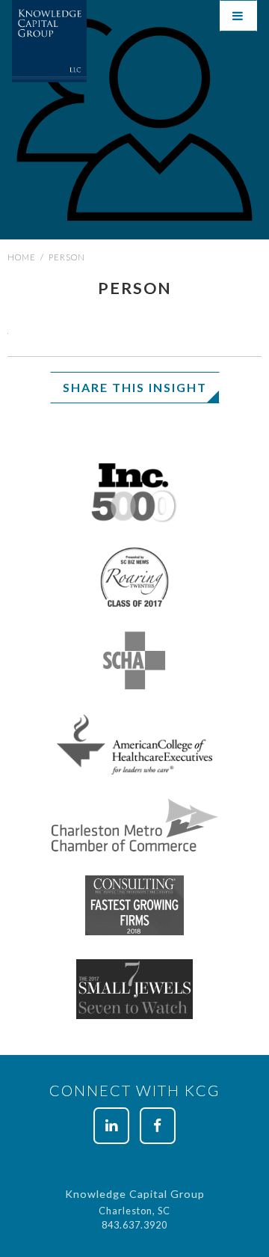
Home (21, 257)
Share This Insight (135, 387)
